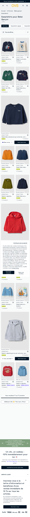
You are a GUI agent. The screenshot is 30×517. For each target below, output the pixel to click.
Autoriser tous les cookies (8, 272)
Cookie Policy (15, 268)
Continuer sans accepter (20, 243)
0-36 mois (10, 11)
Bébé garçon (18, 11)
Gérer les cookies (21, 273)
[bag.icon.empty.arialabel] (27, 5)
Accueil (3, 11)
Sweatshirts (4, 13)
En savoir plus (17, 445)
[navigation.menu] (3, 5)
